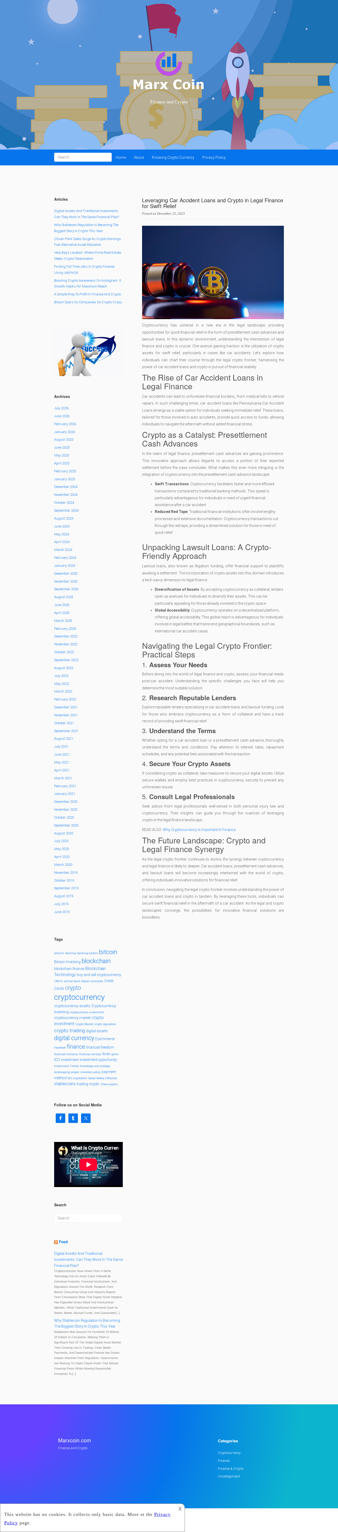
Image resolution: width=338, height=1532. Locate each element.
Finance (223, 1461)
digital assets (97, 1031)
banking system (87, 953)
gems (115, 1054)
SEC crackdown (77, 1078)
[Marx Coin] (169, 71)
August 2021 (63, 739)
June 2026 (61, 416)
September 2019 (66, 888)
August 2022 (63, 668)
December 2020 (65, 802)
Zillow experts (109, 1084)
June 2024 (61, 526)
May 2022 (61, 684)
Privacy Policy (214, 157)
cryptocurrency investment (87, 1012)
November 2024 (65, 495)
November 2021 (65, 715)
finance (76, 1046)
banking (70, 953)
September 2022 (66, 660)
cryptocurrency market (72, 1018)
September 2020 (66, 825)
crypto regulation (105, 1024)
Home (121, 157)
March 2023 (63, 621)
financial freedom (100, 1047)
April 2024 (61, 542)
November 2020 (65, 809)
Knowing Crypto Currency (173, 157)
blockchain (96, 961)
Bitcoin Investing (67, 962)
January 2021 (64, 794)
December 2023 (65, 573)
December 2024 (65, 487)
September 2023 (66, 589)
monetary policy (90, 1072)
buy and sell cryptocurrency (99, 975)
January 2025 (64, 479)
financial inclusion (66, 1054)
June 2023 (61, 605)
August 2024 (63, 518)
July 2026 (61, 408)
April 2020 (61, 857)
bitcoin (108, 952)
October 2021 (64, 723)
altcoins (59, 953)
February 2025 (65, 471)
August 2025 (63, 439)
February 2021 (65, 786)
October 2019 (64, 880)
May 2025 (61, 455)
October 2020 (64, 817)
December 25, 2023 (171, 213)
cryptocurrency (79, 997)
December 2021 (65, 707)
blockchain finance (69, 969)
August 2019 (63, 896)
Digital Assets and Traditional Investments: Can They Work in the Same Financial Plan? (88, 1259)
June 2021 (61, 754)
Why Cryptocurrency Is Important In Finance (199, 830)
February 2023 (65, 629)
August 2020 (63, 833)
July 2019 (61, 904)
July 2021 (61, 746)
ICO (57, 1060)
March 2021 (63, 778)
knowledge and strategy (95, 1066)
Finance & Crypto (230, 1469)
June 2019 (61, 912)
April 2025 (61, 463)
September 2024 (66, 510)
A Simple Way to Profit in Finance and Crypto (87, 294)
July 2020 (61, 841)
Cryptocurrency (229, 1453)
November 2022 (65, 644)
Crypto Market (84, 1024)
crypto (73, 987)
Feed (63, 1241)
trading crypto (88, 1084)
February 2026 (65, 424)
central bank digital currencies (83, 981)
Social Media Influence (102, 1078)
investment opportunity (98, 1060)
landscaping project (66, 1072)
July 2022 (61, 676)
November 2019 (65, 873)
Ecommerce (105, 1039)
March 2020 (63, 865)
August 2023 (63, 597)
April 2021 (61, 770)
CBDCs (58, 981)
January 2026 (64, 432)
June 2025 (61, 447)
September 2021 (66, 731)
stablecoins (65, 1083)
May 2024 (61, 534)
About (139, 157)
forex (106, 1054)
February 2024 (65, 558)
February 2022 (65, 699)
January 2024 (64, 566)
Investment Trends (66, 1066)
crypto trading (69, 1030)
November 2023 (65, 581)
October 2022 (64, 652)
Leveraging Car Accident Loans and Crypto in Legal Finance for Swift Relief (212, 203)
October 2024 (64, 503)
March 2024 (63, 550)
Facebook (60, 1047)
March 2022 (63, 691)
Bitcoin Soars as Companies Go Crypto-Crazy (88, 302)
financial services (90, 1054)
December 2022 (65, 636)
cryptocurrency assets (72, 1006)
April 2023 (61, 613)
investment (70, 1060)
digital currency (74, 1038)
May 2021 (61, 762)
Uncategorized (229, 1476)
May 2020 (61, 849)
